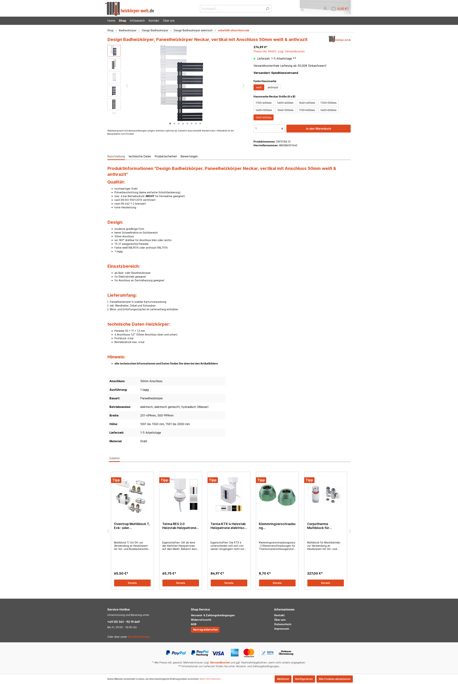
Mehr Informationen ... (211, 679)
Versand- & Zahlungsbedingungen (213, 615)
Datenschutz (282, 624)
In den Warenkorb (318, 128)
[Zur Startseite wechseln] (129, 9)
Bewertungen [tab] (189, 156)
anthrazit (273, 87)
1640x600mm (263, 117)
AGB (193, 624)
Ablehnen (283, 678)
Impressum (281, 628)
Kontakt (279, 615)
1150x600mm (307, 110)
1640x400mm (307, 102)
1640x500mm (285, 110)
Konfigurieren (304, 678)
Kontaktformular (139, 636)
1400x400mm (285, 102)
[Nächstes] (243, 85)
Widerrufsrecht (201, 619)
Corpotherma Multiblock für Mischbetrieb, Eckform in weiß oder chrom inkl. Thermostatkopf (325, 526)
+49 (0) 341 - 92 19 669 (123, 622)
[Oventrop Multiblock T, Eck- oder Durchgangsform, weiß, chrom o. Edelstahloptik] (132, 495)
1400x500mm (263, 110)
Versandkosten (220, 662)
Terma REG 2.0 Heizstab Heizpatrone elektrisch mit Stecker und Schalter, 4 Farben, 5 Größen (180, 526)
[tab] (116, 156)
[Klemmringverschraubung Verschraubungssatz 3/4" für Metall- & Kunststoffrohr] (277, 495)
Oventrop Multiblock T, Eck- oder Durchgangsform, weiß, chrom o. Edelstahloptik (132, 526)
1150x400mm (263, 102)
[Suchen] (267, 8)
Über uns (280, 619)
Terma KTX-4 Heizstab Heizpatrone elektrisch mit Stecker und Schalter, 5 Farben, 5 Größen (229, 526)
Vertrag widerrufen (205, 629)
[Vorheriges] (127, 85)
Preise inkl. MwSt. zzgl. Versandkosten (279, 51)
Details (132, 582)
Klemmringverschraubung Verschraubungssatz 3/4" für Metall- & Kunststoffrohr (277, 526)
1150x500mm (328, 102)
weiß (259, 87)
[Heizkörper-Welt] (339, 40)
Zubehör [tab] (114, 458)
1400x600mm (328, 110)
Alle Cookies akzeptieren (334, 678)
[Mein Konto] (325, 8)
